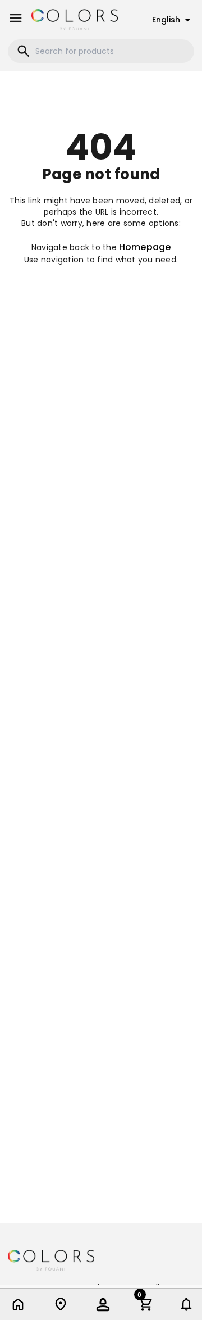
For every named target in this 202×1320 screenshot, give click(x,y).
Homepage (145, 247)
